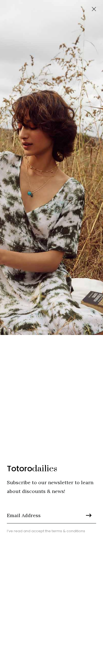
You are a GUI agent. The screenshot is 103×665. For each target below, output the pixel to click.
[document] (51, 332)
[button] (94, 9)
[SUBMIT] (87, 515)
